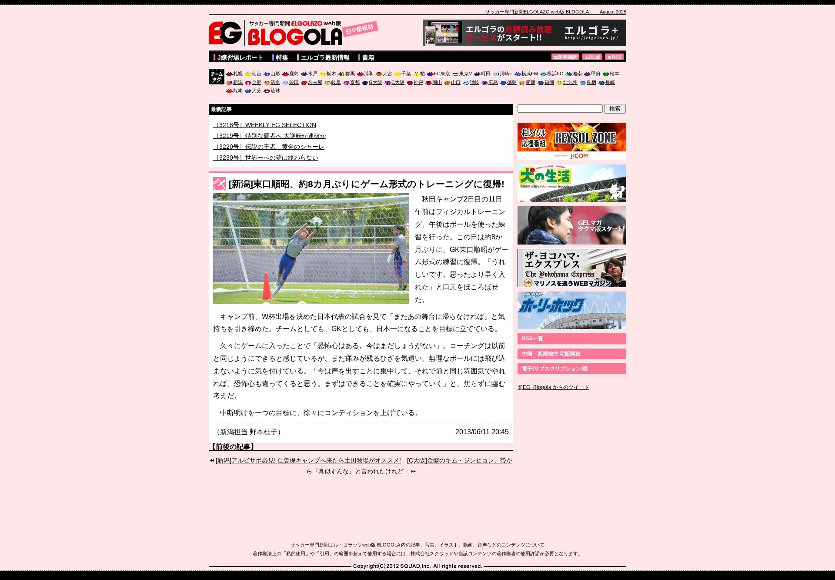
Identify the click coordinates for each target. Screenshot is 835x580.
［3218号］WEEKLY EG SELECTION (264, 133)
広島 (493, 82)
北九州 (570, 82)
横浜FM (529, 73)
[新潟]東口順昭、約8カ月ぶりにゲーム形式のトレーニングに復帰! (366, 184)
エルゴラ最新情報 (325, 57)
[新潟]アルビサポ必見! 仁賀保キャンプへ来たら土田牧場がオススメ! (308, 460)
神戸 (418, 82)
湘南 (577, 73)
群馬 (350, 73)
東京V (465, 73)
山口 (456, 82)
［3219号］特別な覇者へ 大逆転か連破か (269, 144)
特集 (282, 57)
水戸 (312, 73)
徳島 (512, 82)
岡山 (437, 82)
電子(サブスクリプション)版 (555, 368)
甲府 (596, 73)
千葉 (406, 73)
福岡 (549, 82)
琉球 (275, 90)
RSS (616, 57)
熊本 (238, 90)
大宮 (387, 73)
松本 (614, 73)
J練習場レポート (240, 57)
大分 (256, 90)
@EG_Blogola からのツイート (553, 387)
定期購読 (567, 57)
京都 (355, 82)
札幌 (238, 73)
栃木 (331, 73)
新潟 (238, 82)
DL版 (594, 57)
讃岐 (474, 82)
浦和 (369, 73)
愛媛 (530, 82)
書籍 (368, 57)
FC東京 (442, 73)
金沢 (256, 82)
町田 (486, 73)
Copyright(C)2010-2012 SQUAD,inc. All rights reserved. (417, 566)
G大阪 (375, 82)
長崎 (610, 82)
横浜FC (555, 73)
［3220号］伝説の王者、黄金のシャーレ (268, 154)
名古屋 (315, 82)
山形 (275, 73)
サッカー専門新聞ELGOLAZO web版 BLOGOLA (296, 33)
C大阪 (397, 82)
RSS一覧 (532, 338)
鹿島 (294, 73)
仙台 (256, 73)
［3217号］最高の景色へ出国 (253, 124)
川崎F (506, 73)
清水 (275, 82)
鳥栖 (591, 82)
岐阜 (336, 82)
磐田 (294, 82)
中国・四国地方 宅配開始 (551, 354)
